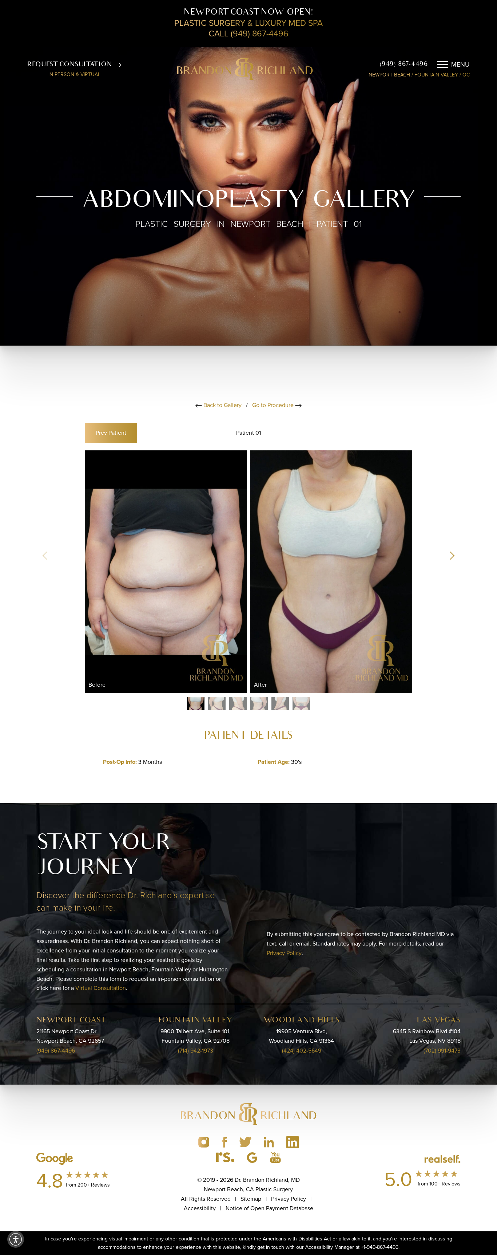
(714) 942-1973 (195, 1050)
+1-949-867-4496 (379, 1247)
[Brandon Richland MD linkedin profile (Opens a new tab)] (268, 1142)
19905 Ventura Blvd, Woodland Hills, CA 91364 (301, 1036)
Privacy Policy (284, 953)
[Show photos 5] (280, 703)
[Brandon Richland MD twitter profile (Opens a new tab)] (245, 1142)
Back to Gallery (222, 405)
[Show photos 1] (195, 703)
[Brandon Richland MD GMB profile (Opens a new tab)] (252, 1157)
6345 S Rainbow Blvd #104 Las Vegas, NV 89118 (427, 1036)
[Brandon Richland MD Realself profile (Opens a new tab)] (225, 1157)
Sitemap (250, 1199)
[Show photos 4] (259, 703)
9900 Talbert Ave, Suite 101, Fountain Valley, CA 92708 (195, 1036)
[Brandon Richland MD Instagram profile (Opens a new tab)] (204, 1142)
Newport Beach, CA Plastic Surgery (248, 1189)
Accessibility (200, 1208)
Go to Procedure (273, 405)
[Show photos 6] (301, 703)
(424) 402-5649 (301, 1050)
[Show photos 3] (238, 703)
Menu (460, 64)
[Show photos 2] (217, 703)
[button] (451, 556)
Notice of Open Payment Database (269, 1208)
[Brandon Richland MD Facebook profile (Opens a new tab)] (224, 1142)
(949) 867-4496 (403, 64)
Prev (111, 433)
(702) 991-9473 (442, 1050)
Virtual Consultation (100, 988)
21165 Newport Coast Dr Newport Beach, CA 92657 (70, 1036)
